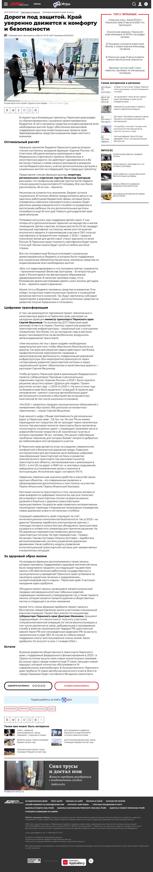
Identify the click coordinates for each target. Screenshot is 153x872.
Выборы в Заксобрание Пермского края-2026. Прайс (81, 808)
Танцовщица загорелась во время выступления (129, 195)
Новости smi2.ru (14, 791)
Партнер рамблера (51, 861)
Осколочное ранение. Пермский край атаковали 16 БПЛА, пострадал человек (125, 34)
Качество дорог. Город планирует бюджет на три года (32, 741)
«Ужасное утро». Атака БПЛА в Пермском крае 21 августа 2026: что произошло (124, 22)
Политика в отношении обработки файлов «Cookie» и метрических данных (55, 841)
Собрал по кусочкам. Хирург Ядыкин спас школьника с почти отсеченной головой (131, 89)
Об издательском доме (36, 801)
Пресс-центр (56, 801)
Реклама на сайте (74, 801)
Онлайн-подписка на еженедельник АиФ (44, 805)
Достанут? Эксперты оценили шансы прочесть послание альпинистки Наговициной (131, 118)
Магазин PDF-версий (115, 801)
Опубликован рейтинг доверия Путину (127, 155)
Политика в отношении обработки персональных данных (48, 839)
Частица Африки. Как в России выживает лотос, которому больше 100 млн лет (130, 138)
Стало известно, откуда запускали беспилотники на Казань (129, 175)
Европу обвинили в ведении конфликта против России (126, 185)
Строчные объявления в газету (107, 805)
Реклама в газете (94, 801)
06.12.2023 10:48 (11, 12)
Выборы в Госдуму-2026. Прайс (39, 808)
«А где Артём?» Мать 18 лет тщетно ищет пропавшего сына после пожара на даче (130, 99)
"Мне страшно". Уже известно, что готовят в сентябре (128, 165)
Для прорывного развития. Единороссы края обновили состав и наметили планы (77, 732)
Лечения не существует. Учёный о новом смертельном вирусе (129, 108)
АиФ (66, 103)
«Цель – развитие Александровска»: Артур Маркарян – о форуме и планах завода (25, 734)
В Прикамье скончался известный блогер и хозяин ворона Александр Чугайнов (125, 46)
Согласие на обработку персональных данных (43, 837)
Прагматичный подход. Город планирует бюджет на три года (31, 750)
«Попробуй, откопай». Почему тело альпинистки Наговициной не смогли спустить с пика (130, 128)
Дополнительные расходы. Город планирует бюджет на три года (79, 741)
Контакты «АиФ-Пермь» (78, 805)
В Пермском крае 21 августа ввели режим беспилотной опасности (125, 58)
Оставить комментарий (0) (76, 686)
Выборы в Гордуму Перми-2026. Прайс (127, 808)
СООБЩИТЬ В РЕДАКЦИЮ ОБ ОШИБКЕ (41, 812)
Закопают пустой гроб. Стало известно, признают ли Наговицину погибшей (125, 70)
